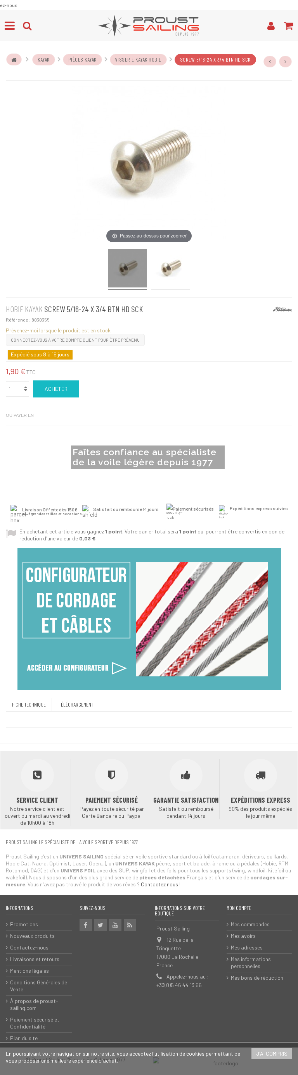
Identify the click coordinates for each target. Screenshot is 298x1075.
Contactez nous (159, 884)
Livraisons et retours (34, 959)
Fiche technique (29, 704)
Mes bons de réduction (257, 977)
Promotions (24, 924)
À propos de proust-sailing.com (34, 1004)
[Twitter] (100, 925)
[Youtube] (115, 925)
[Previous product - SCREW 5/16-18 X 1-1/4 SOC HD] (270, 61)
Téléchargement (76, 704)
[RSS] (130, 925)
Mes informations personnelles (251, 962)
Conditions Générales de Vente (38, 985)
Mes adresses (247, 947)
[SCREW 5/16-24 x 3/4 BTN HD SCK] (170, 269)
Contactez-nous (29, 947)
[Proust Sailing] (149, 25)
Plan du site (24, 1038)
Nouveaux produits (32, 935)
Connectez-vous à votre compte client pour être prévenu (75, 339)
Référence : (18, 319)
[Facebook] (86, 925)
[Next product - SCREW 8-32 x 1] (285, 61)
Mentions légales (29, 970)
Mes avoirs (243, 935)
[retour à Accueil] (14, 59)
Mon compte (239, 908)
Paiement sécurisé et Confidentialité (34, 1023)
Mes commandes (250, 924)
